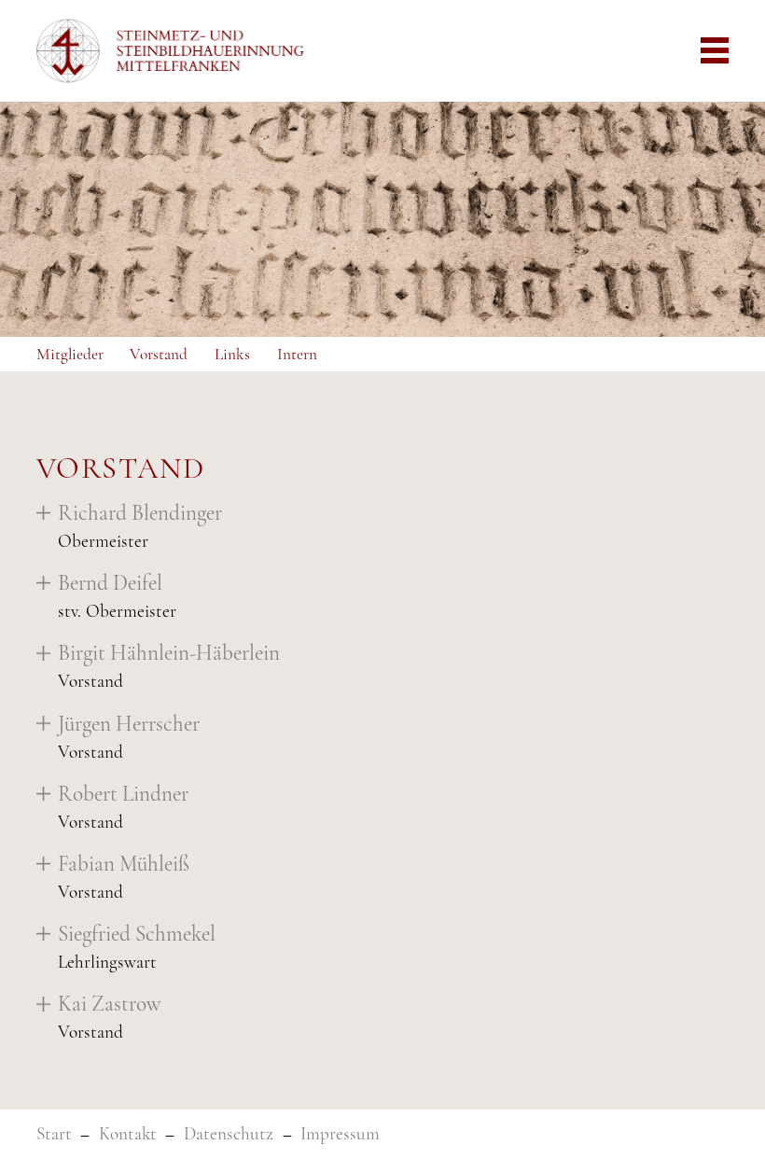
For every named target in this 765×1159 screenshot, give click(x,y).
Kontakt (128, 1134)
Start (54, 1134)
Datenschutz (228, 1134)
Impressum (340, 1134)
